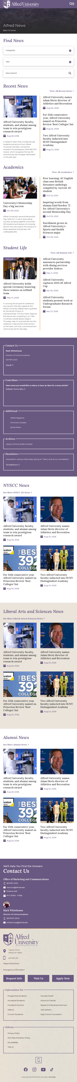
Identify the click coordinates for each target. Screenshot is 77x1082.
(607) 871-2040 (13, 918)
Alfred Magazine (17, 418)
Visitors (11, 1010)
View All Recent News (61, 91)
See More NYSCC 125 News (16, 492)
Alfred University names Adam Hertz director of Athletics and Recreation (57, 100)
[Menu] (72, 4)
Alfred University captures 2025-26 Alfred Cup (57, 283)
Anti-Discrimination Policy (19, 1038)
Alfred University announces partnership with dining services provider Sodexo (56, 263)
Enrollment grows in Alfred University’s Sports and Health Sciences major (55, 227)
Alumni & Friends (48, 1001)
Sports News (15, 427)
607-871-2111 (13, 958)
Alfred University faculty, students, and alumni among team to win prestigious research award (19, 126)
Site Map (52, 1077)
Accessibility (13, 1042)
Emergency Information (14, 970)
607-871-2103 (12, 883)
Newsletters (12, 464)
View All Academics (62, 172)
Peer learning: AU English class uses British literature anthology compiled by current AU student (58, 185)
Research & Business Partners (54, 1005)
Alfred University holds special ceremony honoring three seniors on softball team (19, 288)
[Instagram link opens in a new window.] (34, 1069)
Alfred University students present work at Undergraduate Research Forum (58, 302)
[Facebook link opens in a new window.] (25, 1069)
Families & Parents (16, 1005)
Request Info (14, 978)
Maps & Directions (11, 964)
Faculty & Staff (47, 996)
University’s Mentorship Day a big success (17, 204)
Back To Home (9, 30)
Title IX (11, 1047)
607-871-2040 (11, 360)
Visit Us (38, 978)
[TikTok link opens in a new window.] (52, 1069)
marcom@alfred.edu (16, 887)
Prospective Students (17, 996)
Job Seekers (46, 1010)
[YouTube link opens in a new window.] (43, 1069)
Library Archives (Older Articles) (19, 444)
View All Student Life (61, 252)
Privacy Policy (14, 1033)
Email (8, 365)
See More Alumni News (15, 744)
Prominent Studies (18, 423)
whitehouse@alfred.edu (17, 923)
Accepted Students (16, 1001)
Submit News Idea (14, 389)
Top (38, 1061)
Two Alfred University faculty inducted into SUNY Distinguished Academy (56, 140)
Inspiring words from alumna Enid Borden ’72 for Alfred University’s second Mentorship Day (57, 207)
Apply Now (63, 978)
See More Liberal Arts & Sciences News (23, 618)
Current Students (15, 1014)
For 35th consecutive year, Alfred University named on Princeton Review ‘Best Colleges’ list (58, 119)
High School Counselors (51, 1014)
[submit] (70, 73)
